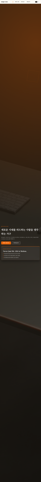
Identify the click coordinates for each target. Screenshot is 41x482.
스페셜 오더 (28, 1)
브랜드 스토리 (17, 1)
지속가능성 (22, 1)
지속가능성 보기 (16, 242)
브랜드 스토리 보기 (6, 242)
